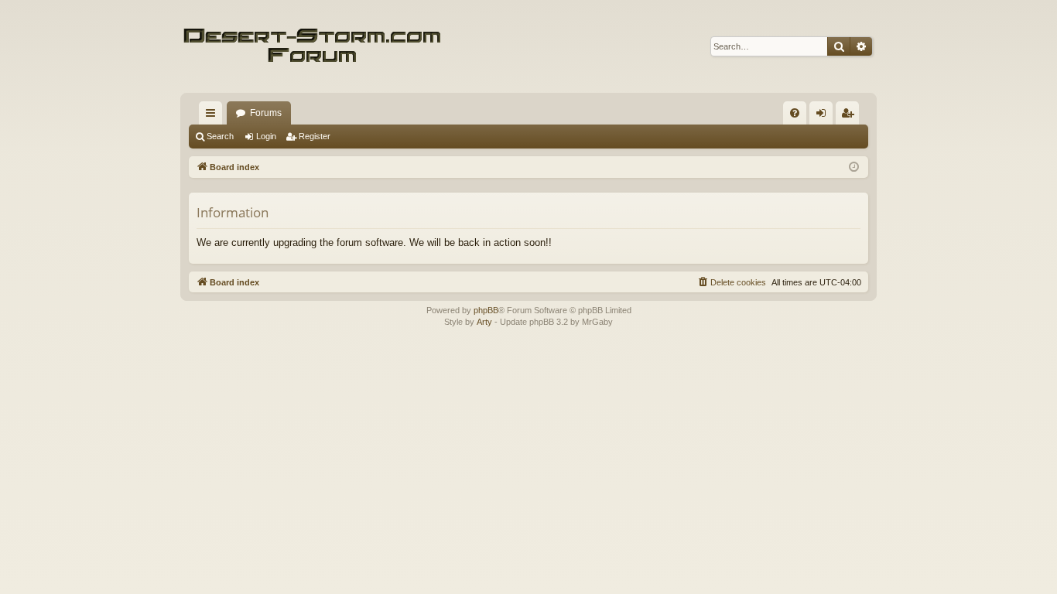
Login (266, 136)
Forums (266, 113)
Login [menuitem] (824, 116)
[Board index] (311, 46)
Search (220, 136)
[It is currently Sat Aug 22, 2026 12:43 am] (854, 167)
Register (314, 136)
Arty (484, 321)
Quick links (213, 116)
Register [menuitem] (850, 116)
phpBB (486, 310)
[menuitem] (794, 113)
